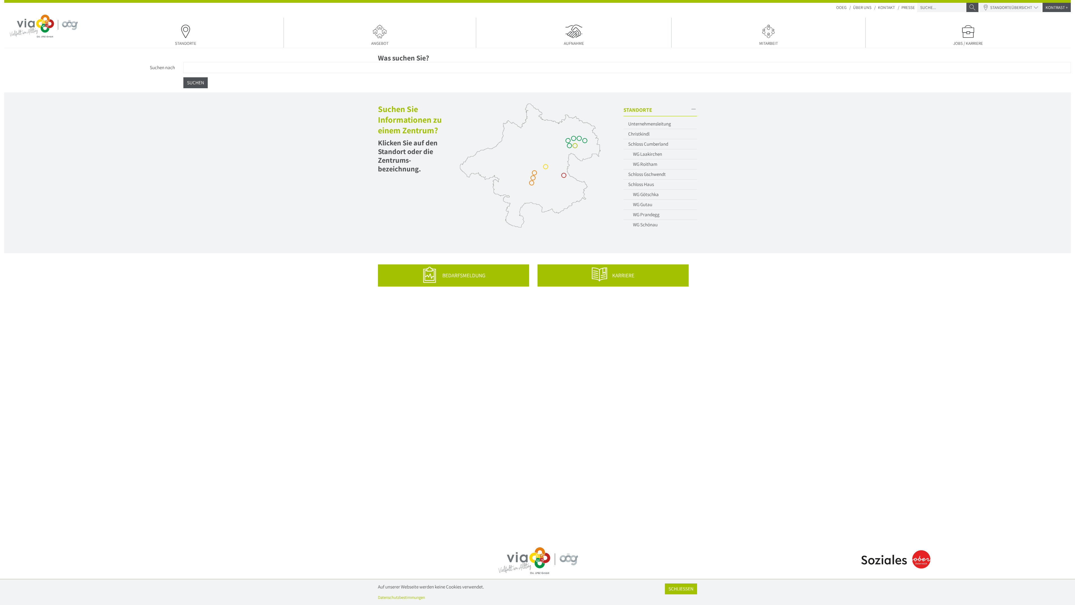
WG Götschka (646, 194)
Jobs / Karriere (968, 43)
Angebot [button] (380, 43)
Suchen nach (162, 67)
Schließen (681, 589)
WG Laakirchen (647, 154)
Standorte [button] (185, 43)
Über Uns (862, 7)
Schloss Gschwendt (647, 174)
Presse (908, 7)
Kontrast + (1057, 7)
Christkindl (638, 134)
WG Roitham (645, 164)
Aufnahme (574, 43)
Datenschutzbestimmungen (401, 597)
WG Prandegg (646, 214)
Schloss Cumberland (648, 144)
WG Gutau (642, 204)
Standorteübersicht (1011, 7)
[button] (660, 110)
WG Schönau (645, 225)
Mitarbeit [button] (768, 43)
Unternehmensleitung (649, 124)
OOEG (841, 7)
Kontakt (886, 7)
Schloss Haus (641, 184)
